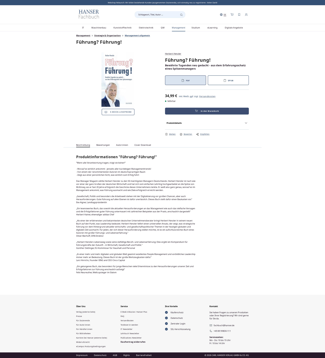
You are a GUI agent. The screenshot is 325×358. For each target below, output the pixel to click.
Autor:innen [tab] (122, 145)
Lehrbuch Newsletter (130, 333)
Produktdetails (174, 123)
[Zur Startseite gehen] (89, 14)
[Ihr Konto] (246, 14)
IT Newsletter (127, 329)
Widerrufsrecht (83, 342)
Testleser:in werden (129, 325)
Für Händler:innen (84, 329)
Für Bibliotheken (83, 333)
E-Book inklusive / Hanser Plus (134, 312)
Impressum (82, 355)
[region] (118, 79)
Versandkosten (207, 96)
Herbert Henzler (173, 53)
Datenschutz (100, 355)
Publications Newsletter (131, 338)
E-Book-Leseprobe (121, 112)
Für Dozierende (83, 320)
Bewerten (188, 134)
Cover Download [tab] (142, 145)
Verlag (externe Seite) (85, 312)
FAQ (122, 316)
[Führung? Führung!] (118, 79)
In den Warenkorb (210, 111)
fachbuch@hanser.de (224, 325)
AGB (115, 355)
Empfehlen (204, 134)
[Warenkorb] (232, 14)
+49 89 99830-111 (222, 331)
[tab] (83, 145)
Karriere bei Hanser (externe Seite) (91, 338)
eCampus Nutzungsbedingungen (91, 346)
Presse (79, 316)
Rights (126, 355)
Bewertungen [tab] (103, 145)
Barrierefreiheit (144, 355)
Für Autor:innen (83, 325)
